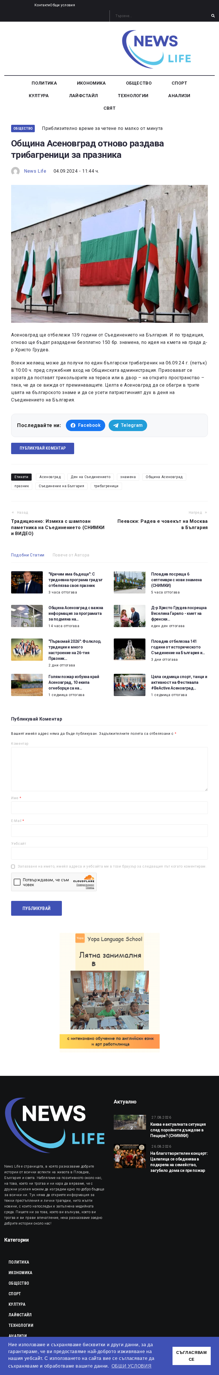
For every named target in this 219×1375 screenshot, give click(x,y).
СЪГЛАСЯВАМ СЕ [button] (191, 1356)
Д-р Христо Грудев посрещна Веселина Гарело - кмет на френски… (179, 613)
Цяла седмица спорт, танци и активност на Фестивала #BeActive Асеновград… (179, 682)
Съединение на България (61, 486)
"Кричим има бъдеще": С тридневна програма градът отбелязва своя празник (75, 580)
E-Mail (17, 821)
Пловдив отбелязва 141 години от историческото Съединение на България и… (178, 647)
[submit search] (213, 16)
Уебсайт (18, 844)
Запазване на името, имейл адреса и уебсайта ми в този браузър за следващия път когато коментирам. (112, 866)
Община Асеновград (164, 477)
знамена (128, 477)
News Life (35, 171)
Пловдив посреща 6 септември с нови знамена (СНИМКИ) (176, 580)
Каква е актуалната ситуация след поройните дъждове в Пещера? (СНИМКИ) (178, 1130)
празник (22, 486)
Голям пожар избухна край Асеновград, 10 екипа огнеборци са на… (73, 682)
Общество (23, 128)
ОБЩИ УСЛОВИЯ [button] (131, 1366)
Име (16, 798)
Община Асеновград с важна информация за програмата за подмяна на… (75, 613)
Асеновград (50, 477)
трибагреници (106, 486)
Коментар (20, 744)
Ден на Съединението (90, 477)
